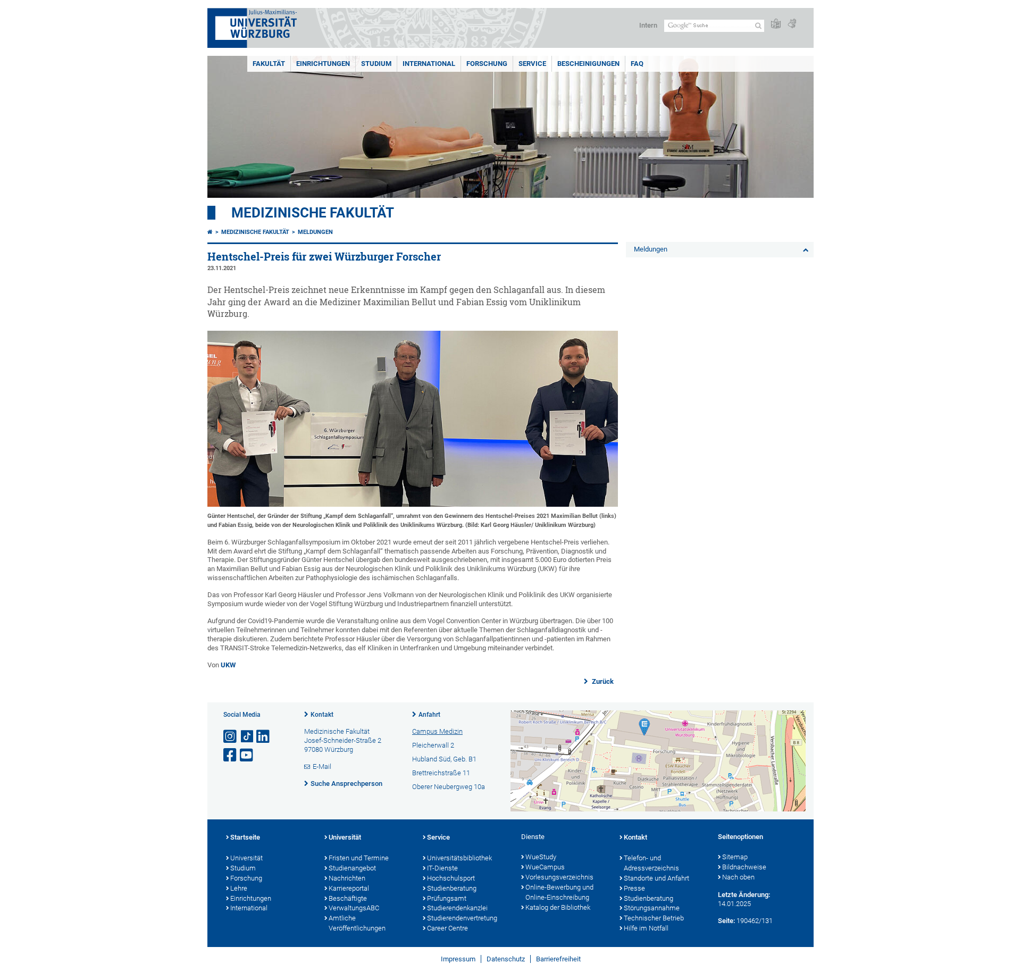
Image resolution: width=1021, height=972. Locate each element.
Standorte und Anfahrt (656, 878)
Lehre (238, 888)
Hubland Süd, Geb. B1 (444, 759)
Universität (246, 858)
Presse (634, 888)
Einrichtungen (323, 64)
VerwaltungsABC (354, 908)
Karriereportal (349, 888)
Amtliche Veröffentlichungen (357, 923)
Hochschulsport (451, 878)
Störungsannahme (652, 908)
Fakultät (269, 64)
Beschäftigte (348, 898)
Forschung (486, 64)
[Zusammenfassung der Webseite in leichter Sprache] (776, 24)
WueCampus (545, 867)
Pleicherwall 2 (433, 745)
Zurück (602, 681)
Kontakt (322, 714)
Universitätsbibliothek (459, 858)
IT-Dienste (442, 868)
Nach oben (738, 877)
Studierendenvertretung (462, 918)
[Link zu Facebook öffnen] (230, 755)
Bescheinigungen (588, 64)
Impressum (458, 959)
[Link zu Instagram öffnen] (230, 736)
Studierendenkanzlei (457, 908)
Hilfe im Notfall (646, 928)
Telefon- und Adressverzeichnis (651, 863)
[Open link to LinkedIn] (263, 736)
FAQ (637, 64)
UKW (228, 665)
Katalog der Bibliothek (557, 907)
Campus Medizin (437, 731)
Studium (376, 64)
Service (532, 64)
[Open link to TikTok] (247, 736)
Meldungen (315, 232)
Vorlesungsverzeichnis (559, 877)
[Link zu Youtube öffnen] (247, 755)
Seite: (726, 921)
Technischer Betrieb (654, 918)
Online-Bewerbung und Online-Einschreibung (559, 892)
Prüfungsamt (446, 898)
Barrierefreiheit (558, 959)
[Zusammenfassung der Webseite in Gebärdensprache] (792, 24)
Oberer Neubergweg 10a (448, 787)
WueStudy (540, 857)
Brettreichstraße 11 (441, 773)
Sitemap (735, 857)
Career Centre (447, 928)
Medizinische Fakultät (312, 213)
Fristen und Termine (359, 858)
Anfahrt (429, 714)
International (429, 64)
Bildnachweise (744, 867)
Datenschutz (506, 959)
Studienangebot (352, 868)
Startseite (245, 837)
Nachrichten (347, 878)
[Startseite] (210, 232)
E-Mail (322, 766)
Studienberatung (451, 888)
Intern (648, 25)
